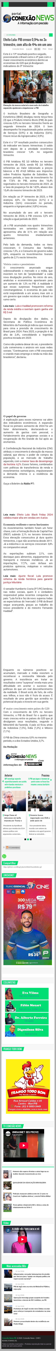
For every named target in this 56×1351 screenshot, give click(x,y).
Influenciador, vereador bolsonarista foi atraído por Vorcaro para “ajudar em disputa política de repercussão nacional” (32, 1276)
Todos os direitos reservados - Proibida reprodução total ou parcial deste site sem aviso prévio (26, 1345)
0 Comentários (14, 848)
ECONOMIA (11, 35)
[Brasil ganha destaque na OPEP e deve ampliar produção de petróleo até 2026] (15, 801)
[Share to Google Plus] (23, 803)
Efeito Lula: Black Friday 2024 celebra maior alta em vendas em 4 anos (28, 516)
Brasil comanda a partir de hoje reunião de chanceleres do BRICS (41, 818)
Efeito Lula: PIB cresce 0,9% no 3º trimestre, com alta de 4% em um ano (27, 42)
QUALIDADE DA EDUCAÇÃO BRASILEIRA (29, 1183)
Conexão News (18, 49)
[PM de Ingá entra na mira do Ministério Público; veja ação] (8, 1287)
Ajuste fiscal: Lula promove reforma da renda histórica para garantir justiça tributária (28, 579)
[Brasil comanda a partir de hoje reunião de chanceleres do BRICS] (41, 801)
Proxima (3, 801)
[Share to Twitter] (20, 803)
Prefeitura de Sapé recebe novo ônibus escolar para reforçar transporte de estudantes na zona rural (32, 1311)
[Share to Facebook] (16, 803)
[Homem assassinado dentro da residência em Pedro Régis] (8, 1322)
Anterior (50, 801)
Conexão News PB (9, 1338)
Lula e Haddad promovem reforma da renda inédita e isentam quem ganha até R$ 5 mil (28, 309)
